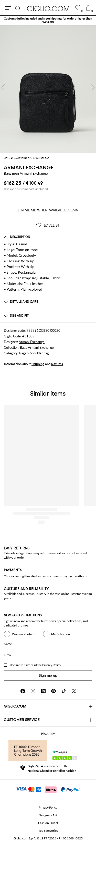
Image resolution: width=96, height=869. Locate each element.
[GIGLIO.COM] (48, 8)
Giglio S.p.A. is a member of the (52, 768)
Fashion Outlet (48, 823)
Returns (57, 364)
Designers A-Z (48, 815)
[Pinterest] (53, 691)
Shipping (37, 364)
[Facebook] (23, 691)
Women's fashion (23, 634)
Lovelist (51, 225)
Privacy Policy (51, 665)
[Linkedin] (43, 691)
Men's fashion (60, 634)
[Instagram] (33, 691)
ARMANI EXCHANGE (29, 167)
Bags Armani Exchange (37, 347)
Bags (22, 353)
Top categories (48, 830)
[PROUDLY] (27, 750)
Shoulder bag (39, 353)
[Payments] (48, 789)
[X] (74, 691)
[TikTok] (64, 691)
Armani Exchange (32, 342)
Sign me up (48, 675)
